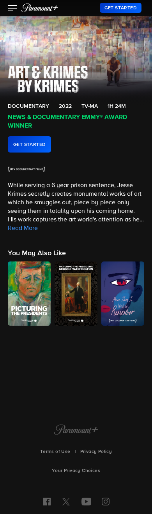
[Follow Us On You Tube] (86, 501)
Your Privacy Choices (76, 470)
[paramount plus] (39, 8)
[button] (12, 9)
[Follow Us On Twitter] (66, 501)
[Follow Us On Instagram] (106, 501)
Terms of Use (55, 451)
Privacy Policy (96, 451)
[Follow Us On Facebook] (47, 501)
